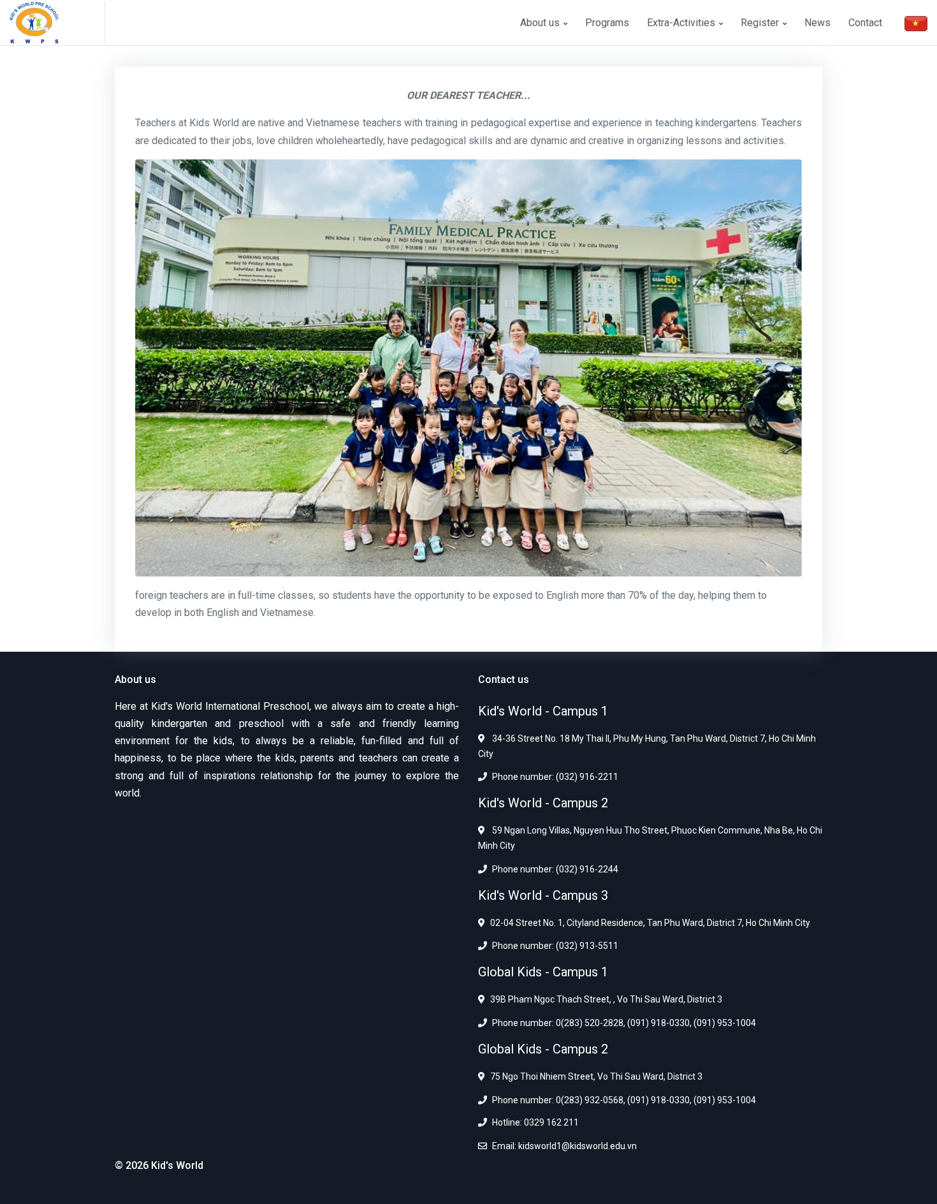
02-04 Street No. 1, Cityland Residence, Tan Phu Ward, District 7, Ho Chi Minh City (650, 923)
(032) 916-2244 (586, 869)
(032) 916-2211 (586, 777)
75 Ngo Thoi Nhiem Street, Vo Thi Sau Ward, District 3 (596, 1076)
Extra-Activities (682, 23)
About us (541, 23)
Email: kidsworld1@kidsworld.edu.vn (564, 1146)
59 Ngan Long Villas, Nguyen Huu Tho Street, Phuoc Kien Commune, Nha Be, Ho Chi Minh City (650, 838)
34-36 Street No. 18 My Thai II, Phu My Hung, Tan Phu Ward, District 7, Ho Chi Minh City (647, 746)
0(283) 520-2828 (588, 1023)
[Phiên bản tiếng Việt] (915, 23)
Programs (607, 23)
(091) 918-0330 (657, 1023)
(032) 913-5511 (586, 946)
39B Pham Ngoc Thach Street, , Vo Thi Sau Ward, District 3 (606, 999)
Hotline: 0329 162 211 (535, 1122)
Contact (865, 23)
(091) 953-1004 (724, 1023)
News (817, 23)
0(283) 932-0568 (588, 1100)
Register (761, 23)
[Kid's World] (57, 22)
